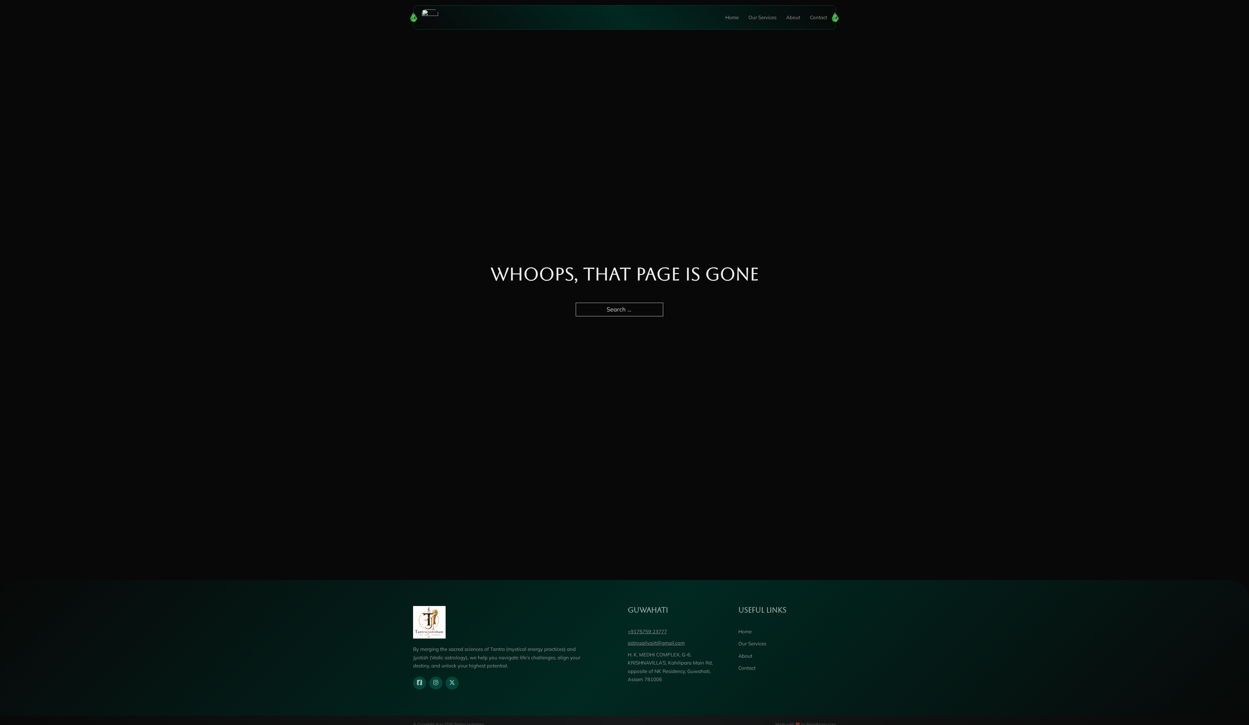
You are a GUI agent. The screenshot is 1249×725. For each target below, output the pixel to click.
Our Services (762, 17)
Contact (818, 17)
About (793, 17)
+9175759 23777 (647, 631)
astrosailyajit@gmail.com (656, 643)
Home (732, 17)
